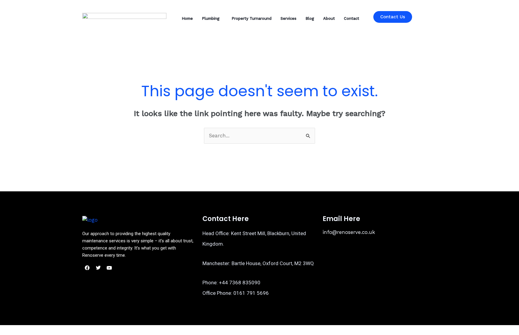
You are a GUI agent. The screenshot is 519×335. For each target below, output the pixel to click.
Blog (309, 18)
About (329, 18)
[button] (212, 18)
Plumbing (211, 18)
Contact (351, 18)
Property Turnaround (252, 18)
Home (187, 18)
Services (288, 18)
